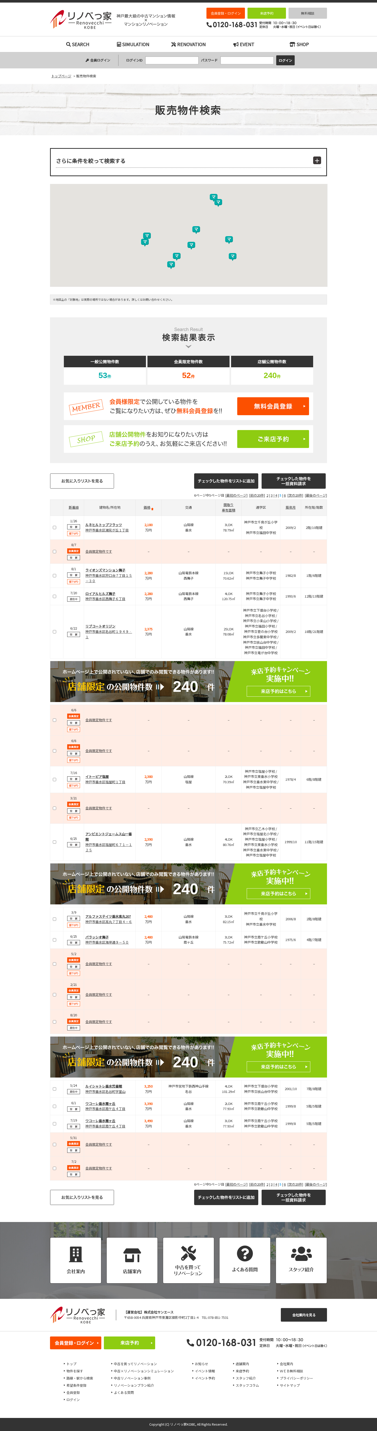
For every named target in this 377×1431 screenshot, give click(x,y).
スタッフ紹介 (246, 1378)
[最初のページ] (236, 495)
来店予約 (266, 13)
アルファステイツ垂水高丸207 (108, 916)
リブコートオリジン (100, 626)
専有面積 (228, 510)
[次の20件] (295, 495)
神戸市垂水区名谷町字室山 (105, 1091)
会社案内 (286, 1363)
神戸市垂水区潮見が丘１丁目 (107, 530)
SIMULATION (135, 44)
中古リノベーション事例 (132, 1378)
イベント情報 (205, 1371)
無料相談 (307, 13)
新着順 (74, 507)
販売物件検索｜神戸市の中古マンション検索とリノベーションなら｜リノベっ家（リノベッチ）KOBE (112, 19)
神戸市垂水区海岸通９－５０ (107, 942)
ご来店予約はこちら (188, 439)
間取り (229, 504)
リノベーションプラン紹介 (134, 1385)
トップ (71, 1363)
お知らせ (201, 1363)
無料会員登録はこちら (188, 406)
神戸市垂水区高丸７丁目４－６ (108, 921)
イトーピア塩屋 (97, 776)
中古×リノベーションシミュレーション (144, 1371)
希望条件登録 (76, 1385)
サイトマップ (290, 1385)
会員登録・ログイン (226, 13)
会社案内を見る (304, 1314)
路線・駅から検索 (79, 1378)
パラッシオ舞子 (97, 937)
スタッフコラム (247, 1385)
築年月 (291, 507)
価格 (147, 507)
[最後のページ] (316, 495)
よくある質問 (124, 1392)
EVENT (247, 44)
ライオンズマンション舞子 (105, 570)
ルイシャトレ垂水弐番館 (103, 1086)
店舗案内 (242, 1363)
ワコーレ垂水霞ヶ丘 (100, 1103)
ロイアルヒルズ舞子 (100, 593)
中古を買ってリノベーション (135, 1363)
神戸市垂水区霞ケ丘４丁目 (105, 1108)
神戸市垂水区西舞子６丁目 (105, 598)
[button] (196, 230)
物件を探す (74, 1371)
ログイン (73, 1399)
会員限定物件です (98, 551)
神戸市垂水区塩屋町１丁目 (105, 781)
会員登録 (73, 1392)
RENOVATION (191, 44)
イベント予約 (205, 1378)
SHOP (303, 44)
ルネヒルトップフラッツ (103, 524)
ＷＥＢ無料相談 (291, 1371)
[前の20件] (257, 495)
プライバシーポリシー (296, 1378)
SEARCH (80, 44)
